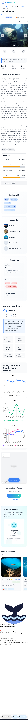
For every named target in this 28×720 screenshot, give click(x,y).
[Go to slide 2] (13, 45)
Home (10, 6)
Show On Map (14, 480)
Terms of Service (23, 642)
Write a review (13, 496)
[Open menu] (26, 2)
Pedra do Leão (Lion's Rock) (10, 579)
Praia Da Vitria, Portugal (6, 14)
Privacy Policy (6, 644)
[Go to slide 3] (14, 45)
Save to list (22, 717)
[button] (14, 619)
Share (15, 717)
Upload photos (14, 499)
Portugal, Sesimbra (6, 581)
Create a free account (6, 638)
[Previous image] (2, 35)
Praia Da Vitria (21, 6)
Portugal (15, 6)
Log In (17, 640)
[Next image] (25, 35)
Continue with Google (6, 633)
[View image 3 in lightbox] (14, 35)
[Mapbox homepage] (5, 482)
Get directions (6, 717)
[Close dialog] (1, 594)
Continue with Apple (18, 633)
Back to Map (4, 6)
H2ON (13, 183)
